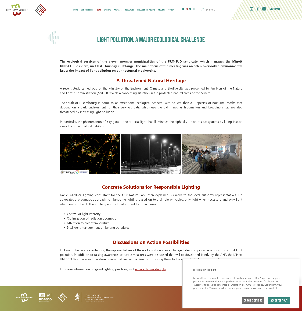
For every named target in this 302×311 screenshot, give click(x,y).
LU (194, 9)
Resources (129, 10)
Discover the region (146, 10)
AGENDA (107, 10)
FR (183, 9)
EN (187, 9)
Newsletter (275, 9)
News (99, 10)
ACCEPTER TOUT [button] (279, 300)
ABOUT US (161, 10)
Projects (118, 10)
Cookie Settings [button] (253, 300)
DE (190, 9)
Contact (171, 10)
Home (75, 10)
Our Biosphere (87, 10)
